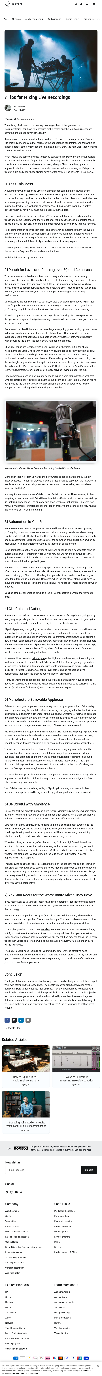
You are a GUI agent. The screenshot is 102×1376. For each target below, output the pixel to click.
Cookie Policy (33, 1373)
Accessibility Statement (16, 1257)
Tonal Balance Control (15, 1328)
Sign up (89, 1170)
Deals (57, 1242)
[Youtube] (16, 1192)
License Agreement (14, 1252)
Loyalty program (62, 1237)
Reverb (57, 1323)
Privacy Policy (18, 1373)
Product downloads (63, 1226)
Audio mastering (34, 19)
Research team (12, 1226)
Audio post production (64, 1302)
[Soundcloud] (21, 1192)
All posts (16, 19)
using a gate (38, 658)
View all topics (61, 1333)
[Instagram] (11, 1192)
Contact (9, 1216)
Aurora (8, 1318)
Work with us (11, 1221)
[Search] (76, 4)
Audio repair (72, 19)
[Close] (98, 1366)
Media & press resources (16, 1231)
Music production (62, 1318)
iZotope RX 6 (81, 287)
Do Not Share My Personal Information (23, 1247)
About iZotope (12, 1211)
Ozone (8, 1297)
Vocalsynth (10, 1312)
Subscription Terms (14, 1262)
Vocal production (62, 1328)
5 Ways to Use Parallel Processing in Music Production (76, 1078)
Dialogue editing (62, 1312)
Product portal (61, 1231)
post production (66, 792)
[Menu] (94, 4)
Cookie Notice (11, 1242)
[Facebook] (6, 1192)
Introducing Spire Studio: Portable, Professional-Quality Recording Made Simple (25, 1126)
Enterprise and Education (17, 1237)
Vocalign (45, 929)
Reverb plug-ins (12, 1343)
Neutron (9, 1302)
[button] (5, 18)
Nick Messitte (19, 106)
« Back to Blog (13, 1028)
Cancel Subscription (14, 1268)
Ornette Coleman (46, 190)
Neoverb (9, 1323)
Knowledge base (62, 1216)
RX (6, 1292)
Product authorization (64, 1211)
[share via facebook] (7, 1020)
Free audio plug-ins (63, 1221)
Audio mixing (54, 19)
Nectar (8, 1307)
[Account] (81, 4)
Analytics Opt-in (12, 1273)
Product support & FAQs (65, 1252)
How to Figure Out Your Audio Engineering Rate (26, 1078)
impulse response (64, 760)
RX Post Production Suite (17, 1338)
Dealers (57, 1247)
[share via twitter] (14, 1020)
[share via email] (28, 1020)
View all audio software (16, 1349)
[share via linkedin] (21, 1020)
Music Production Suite (16, 1333)
